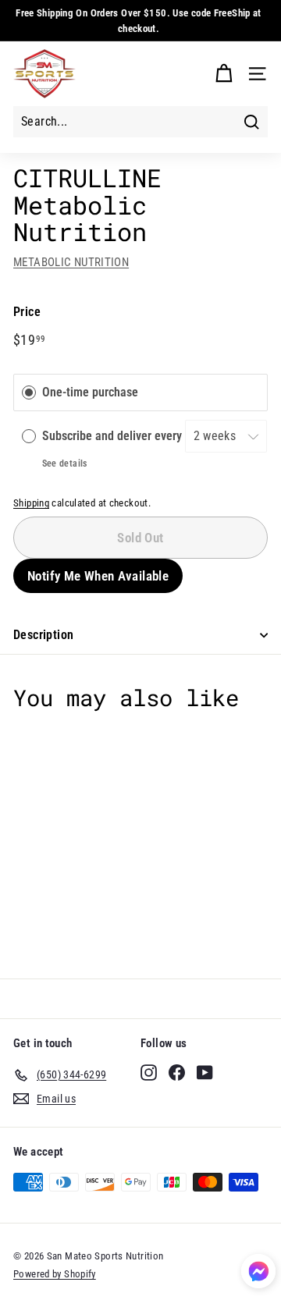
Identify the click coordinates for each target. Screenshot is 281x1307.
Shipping (31, 503)
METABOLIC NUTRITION (71, 262)
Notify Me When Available (98, 576)
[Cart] (223, 74)
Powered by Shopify (54, 1274)
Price (27, 311)
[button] (258, 1274)
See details (64, 463)
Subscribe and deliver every (113, 435)
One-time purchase (90, 392)
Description (43, 634)
